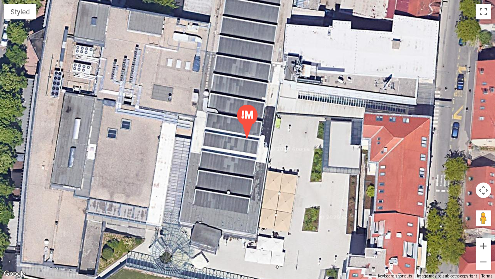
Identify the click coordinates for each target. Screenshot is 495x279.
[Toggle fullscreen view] (483, 11)
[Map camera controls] (483, 190)
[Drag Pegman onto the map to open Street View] (483, 218)
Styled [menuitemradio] (20, 12)
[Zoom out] (483, 262)
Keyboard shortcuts (395, 276)
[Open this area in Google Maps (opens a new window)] (14, 274)
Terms (487, 276)
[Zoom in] (483, 246)
